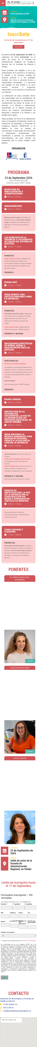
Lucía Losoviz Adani (11, 327)
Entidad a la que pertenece (23, 922)
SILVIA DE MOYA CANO (19, 668)
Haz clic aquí (18, 47)
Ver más (30, 661)
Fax (29, 912)
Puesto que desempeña (32, 922)
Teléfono (13, 912)
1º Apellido (17, 904)
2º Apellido (28, 904)
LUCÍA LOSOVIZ (19, 758)
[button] (2, 3)
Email (3, 921)
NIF (2, 912)
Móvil (20, 912)
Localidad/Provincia (16, 921)
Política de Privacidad (29, 940)
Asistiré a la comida (8, 932)
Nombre (4, 904)
